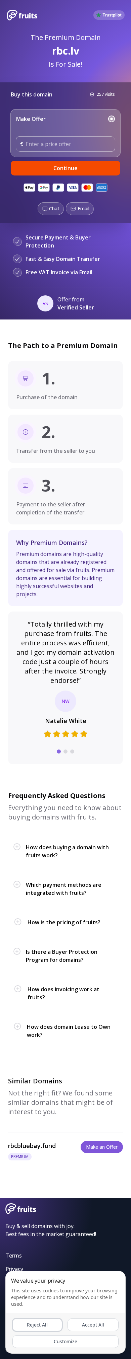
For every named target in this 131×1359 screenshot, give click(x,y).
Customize (65, 1341)
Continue (65, 168)
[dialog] (65, 1312)
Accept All (93, 1324)
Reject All (37, 1324)
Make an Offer (102, 1147)
